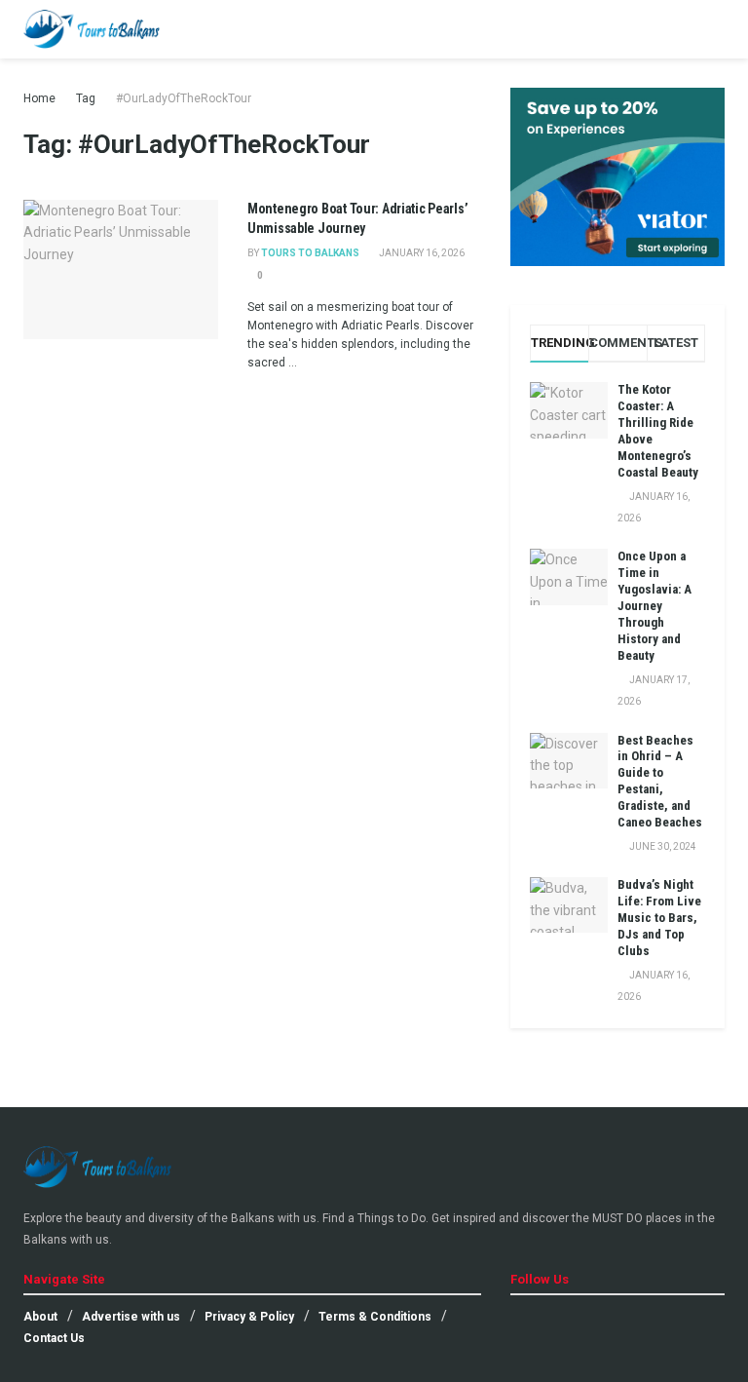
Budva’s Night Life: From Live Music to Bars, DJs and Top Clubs (659, 917)
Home (39, 98)
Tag (85, 98)
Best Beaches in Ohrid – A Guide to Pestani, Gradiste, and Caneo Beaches (659, 781)
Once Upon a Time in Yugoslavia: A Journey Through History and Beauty (654, 605)
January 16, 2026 (421, 253)
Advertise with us (131, 1317)
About (40, 1317)
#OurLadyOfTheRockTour (183, 98)
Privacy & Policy (249, 1317)
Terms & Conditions (374, 1317)
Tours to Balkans (310, 253)
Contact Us (54, 1338)
